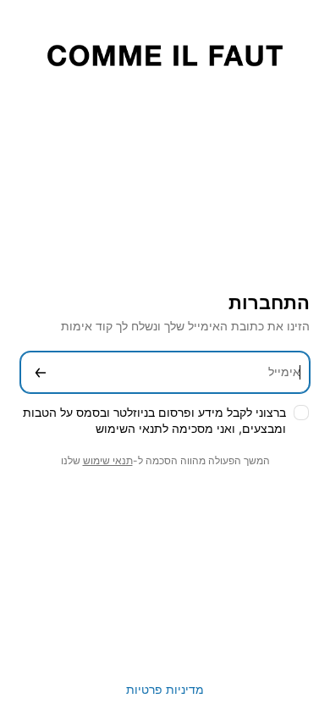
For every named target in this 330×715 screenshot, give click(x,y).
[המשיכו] (40, 372)
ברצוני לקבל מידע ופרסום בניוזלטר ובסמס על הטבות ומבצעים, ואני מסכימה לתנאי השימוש (154, 420)
